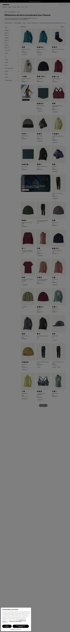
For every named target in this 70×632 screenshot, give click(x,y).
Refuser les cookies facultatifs (20, 626)
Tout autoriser (7, 626)
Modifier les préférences (16, 629)
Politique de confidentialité (15, 621)
